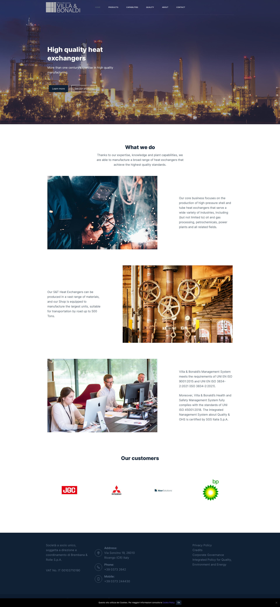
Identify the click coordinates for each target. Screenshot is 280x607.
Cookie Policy (168, 602)
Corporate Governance (208, 555)
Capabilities (132, 7)
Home (97, 7)
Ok (178, 602)
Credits (197, 550)
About (165, 7)
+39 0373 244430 (117, 581)
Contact (180, 7)
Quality (150, 7)
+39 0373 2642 (115, 569)
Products (113, 7)
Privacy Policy (202, 545)
